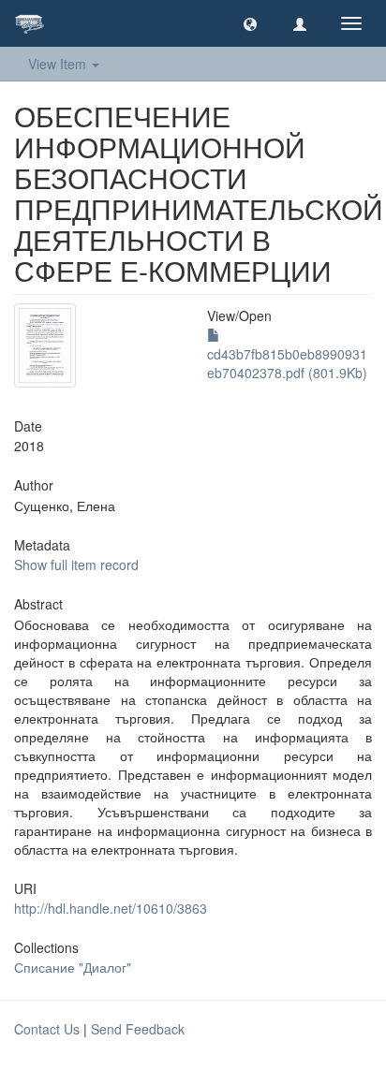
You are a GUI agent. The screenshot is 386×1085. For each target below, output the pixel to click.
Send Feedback (138, 1028)
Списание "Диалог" (72, 967)
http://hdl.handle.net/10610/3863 (110, 908)
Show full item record (76, 564)
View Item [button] (59, 63)
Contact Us (47, 1028)
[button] (250, 23)
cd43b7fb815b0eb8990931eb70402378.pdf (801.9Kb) (287, 363)
